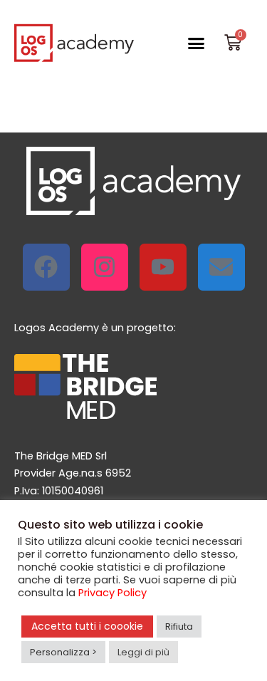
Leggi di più (143, 652)
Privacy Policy (112, 593)
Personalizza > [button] (63, 652)
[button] (196, 42)
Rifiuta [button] (179, 626)
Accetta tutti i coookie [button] (87, 626)
